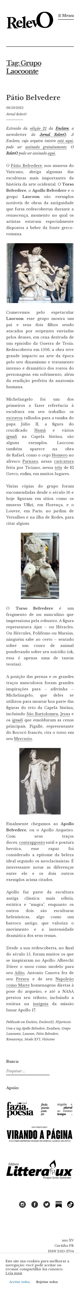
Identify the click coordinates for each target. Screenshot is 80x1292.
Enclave (62, 128)
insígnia (40, 1004)
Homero (60, 455)
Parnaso (30, 461)
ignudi (17, 720)
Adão (19, 973)
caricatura (64, 461)
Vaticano (48, 1039)
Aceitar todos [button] (19, 1282)
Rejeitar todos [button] (47, 1282)
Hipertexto (63, 1022)
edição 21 (38, 128)
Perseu (22, 979)
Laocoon (28, 1034)
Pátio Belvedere (33, 98)
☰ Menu (66, 15)
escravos (14, 418)
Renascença (14, 1039)
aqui (51, 153)
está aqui (65, 141)
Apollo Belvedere (33, 1028)
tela (58, 467)
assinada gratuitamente (46, 147)
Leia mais (14, 1273)
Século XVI (32, 1039)
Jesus (65, 714)
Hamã (40, 430)
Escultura (53, 1028)
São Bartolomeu (42, 714)
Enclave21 (46, 1022)
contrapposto (32, 842)
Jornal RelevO (16, 114)
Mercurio (23, 738)
